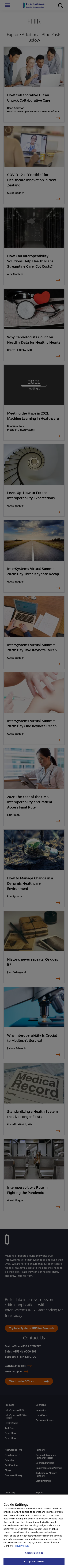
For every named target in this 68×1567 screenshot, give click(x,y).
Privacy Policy (22, 1545)
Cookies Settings (34, 1552)
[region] (34, 1530)
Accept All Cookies (34, 1561)
